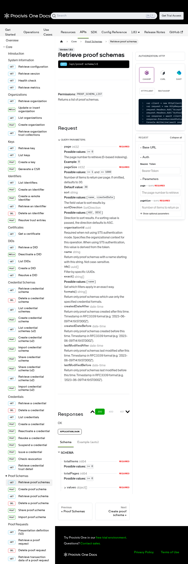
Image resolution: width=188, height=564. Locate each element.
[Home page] (61, 42)
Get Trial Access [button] (171, 16)
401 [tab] (122, 411)
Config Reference (114, 32)
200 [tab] (100, 411)
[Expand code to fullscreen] (177, 103)
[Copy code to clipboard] (171, 103)
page (142, 186)
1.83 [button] (134, 32)
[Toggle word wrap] (164, 103)
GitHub (174, 32)
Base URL (149, 147)
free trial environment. (111, 538)
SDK (94, 32)
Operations (31, 32)
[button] (26, 47)
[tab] (66, 442)
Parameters (150, 179)
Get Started (10, 32)
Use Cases (48, 32)
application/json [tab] (69, 431)
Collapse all (176, 137)
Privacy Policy (144, 552)
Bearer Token (148, 164)
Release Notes (154, 32)
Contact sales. (90, 543)
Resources (68, 32)
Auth (145, 157)
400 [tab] (111, 411)
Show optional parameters (156, 213)
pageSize (145, 201)
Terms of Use (170, 552)
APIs (83, 32)
